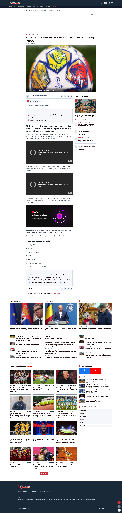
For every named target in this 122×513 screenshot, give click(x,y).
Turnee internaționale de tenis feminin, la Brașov (65, 465)
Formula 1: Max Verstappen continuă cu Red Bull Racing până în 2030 (43, 466)
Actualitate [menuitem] (21, 6)
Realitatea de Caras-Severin (69, 499)
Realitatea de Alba (21, 502)
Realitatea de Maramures (47, 499)
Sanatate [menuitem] (48, 6)
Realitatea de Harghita (73, 502)
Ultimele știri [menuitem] (12, 6)
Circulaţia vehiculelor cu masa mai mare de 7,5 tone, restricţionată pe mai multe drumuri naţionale (29, 351)
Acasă (29, 10)
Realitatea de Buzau (41, 95)
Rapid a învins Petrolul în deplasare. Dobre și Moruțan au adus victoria (50, 274)
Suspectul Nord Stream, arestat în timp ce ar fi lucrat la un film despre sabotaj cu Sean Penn (29, 359)
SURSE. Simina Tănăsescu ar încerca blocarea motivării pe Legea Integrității (58, 337)
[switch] (105, 3)
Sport (38, 10)
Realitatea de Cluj (30, 502)
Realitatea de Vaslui (80, 499)
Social (76, 119)
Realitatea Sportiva (29, 499)
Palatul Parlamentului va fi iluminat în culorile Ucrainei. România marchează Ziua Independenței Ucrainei (29, 338)
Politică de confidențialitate (37, 491)
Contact (19, 491)
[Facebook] (109, 3)
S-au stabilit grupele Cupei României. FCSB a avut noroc (46, 277)
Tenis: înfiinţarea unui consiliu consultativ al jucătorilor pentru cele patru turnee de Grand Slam (43, 415)
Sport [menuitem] (54, 6)
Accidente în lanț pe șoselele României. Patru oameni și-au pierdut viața (86, 148)
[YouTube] (112, 3)
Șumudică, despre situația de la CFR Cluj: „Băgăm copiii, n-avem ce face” (50, 280)
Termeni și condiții (26, 491)
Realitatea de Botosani (51, 502)
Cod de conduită (47, 491)
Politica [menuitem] (29, 6)
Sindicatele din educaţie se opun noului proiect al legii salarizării (27, 345)
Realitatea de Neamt (58, 499)
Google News (57, 293)
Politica (79, 122)
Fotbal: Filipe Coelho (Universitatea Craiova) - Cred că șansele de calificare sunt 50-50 (51, 283)
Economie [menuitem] (35, 6)
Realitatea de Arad (83, 502)
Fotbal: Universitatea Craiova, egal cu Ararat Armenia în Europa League (66, 415)
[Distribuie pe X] (71, 96)
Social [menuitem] (41, 6)
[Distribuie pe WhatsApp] (68, 96)
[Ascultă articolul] (119, 502)
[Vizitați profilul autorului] (27, 96)
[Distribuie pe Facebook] (65, 96)
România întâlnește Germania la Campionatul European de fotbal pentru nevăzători (20, 440)
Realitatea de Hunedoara (62, 502)
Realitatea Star (38, 499)
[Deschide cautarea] (100, 2)
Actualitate (80, 137)
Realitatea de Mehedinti (90, 499)
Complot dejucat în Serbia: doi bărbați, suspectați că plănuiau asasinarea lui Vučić (26, 329)
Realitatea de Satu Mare (40, 502)
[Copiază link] (62, 96)
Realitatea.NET (21, 499)
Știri (33, 10)
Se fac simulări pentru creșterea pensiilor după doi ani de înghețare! (86, 133)
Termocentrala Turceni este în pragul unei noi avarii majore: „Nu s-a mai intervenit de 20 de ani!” (98, 355)
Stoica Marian (28, 411)
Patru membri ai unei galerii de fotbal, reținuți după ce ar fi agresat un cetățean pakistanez (66, 440)
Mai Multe (43, 473)
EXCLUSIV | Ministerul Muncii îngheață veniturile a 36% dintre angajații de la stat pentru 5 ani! (86, 126)
